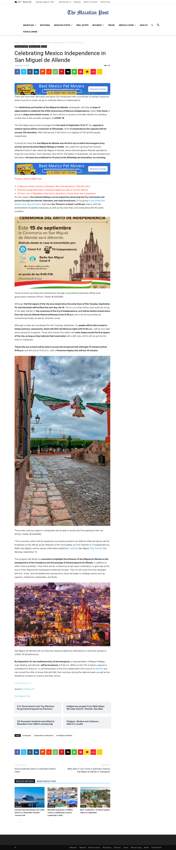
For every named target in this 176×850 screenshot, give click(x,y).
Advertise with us (65, 2)
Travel (111, 25)
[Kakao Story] (87, 71)
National (45, 25)
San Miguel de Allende (64, 735)
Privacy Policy (105, 2)
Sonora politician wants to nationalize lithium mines (35, 770)
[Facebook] (17, 71)
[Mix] (42, 71)
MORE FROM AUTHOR (46, 781)
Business (97, 25)
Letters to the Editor (90, 2)
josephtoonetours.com (23, 683)
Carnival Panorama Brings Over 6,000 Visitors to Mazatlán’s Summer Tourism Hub (29, 812)
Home (17, 42)
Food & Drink (30, 31)
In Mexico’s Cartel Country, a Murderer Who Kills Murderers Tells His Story (53, 186)
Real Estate (82, 25)
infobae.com (29, 689)
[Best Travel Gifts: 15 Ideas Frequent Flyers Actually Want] (95, 797)
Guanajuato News (28, 42)
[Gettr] (93, 71)
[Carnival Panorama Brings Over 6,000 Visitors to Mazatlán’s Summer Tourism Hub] (30, 797)
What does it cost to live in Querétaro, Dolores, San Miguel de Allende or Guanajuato (89, 770)
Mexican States (62, 25)
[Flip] (80, 71)
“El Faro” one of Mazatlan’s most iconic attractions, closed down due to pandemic (56, 193)
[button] (158, 25)
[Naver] (74, 71)
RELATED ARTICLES (24, 781)
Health (144, 25)
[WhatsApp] (55, 71)
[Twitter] (152, 25)
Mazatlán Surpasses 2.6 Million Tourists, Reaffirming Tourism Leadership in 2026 (60, 812)
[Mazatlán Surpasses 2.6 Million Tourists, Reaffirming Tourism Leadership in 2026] (62, 797)
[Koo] (99, 71)
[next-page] (20, 821)
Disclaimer (77, 2)
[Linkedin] (36, 71)
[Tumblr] (30, 71)
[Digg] (68, 71)
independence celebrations (43, 735)
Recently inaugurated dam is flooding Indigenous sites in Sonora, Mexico (52, 190)
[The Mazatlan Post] (88, 13)
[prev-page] (16, 821)
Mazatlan (28, 25)
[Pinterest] (61, 71)
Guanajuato (27, 735)
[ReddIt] (49, 71)
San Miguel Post (22, 696)
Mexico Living (126, 25)
